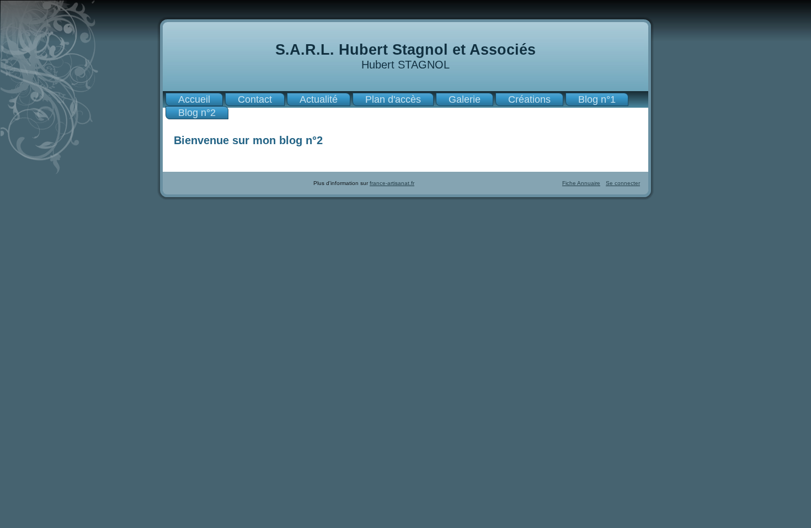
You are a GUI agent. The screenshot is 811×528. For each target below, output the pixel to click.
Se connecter (623, 183)
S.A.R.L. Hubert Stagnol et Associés (405, 49)
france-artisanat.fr (392, 183)
